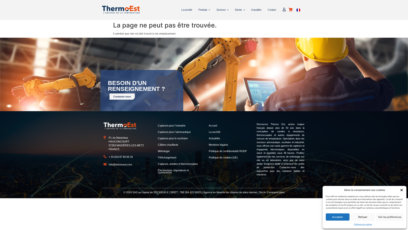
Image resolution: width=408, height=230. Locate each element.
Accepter (337, 216)
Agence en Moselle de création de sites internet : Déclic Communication (244, 192)
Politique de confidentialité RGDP (228, 151)
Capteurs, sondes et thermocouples (178, 164)
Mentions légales (218, 144)
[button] (401, 190)
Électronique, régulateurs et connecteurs (173, 171)
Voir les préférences (389, 216)
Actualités (256, 9)
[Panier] (290, 10)
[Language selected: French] (298, 10)
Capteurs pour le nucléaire (173, 138)
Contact (272, 9)
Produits (202, 9)
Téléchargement (167, 157)
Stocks (238, 9)
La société (186, 9)
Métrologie (164, 151)
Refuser (362, 216)
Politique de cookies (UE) (223, 157)
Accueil (213, 125)
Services (221, 9)
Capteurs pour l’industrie (172, 125)
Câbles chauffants (168, 144)
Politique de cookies (363, 224)
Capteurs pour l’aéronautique (174, 132)
